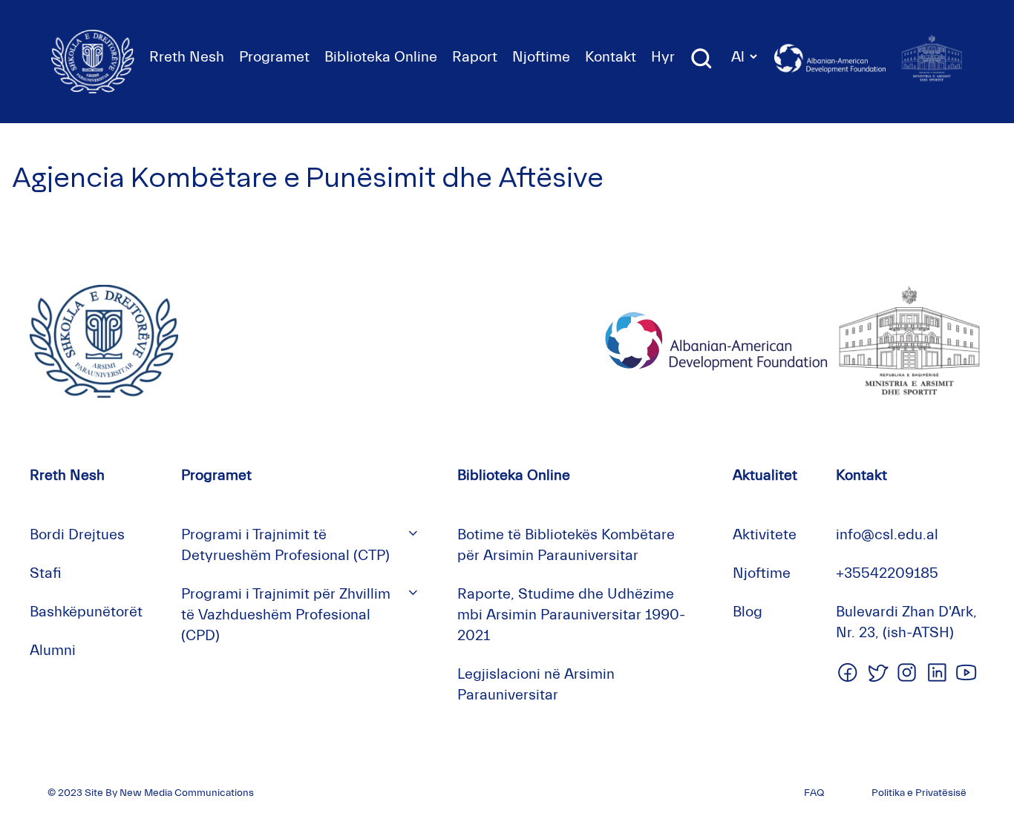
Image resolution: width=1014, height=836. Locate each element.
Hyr (663, 56)
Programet (274, 56)
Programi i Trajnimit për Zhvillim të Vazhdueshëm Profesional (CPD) (285, 614)
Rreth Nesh (186, 56)
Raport (474, 56)
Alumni (53, 650)
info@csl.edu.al (887, 534)
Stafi (46, 573)
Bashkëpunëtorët (86, 611)
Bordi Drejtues (77, 534)
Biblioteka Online (380, 56)
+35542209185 (887, 573)
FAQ (814, 793)
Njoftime (541, 56)
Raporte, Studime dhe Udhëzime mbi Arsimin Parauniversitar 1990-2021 (571, 614)
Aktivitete (765, 534)
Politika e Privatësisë (918, 793)
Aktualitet (765, 475)
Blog (747, 611)
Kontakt (610, 56)
